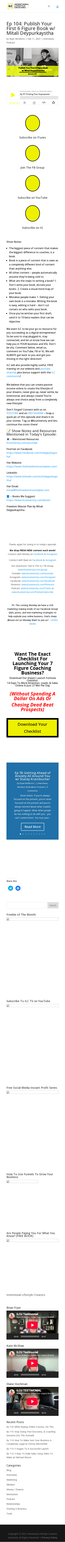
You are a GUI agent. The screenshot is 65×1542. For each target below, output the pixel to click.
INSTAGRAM (35, 413)
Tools (9, 1513)
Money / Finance (15, 1489)
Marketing (11, 1479)
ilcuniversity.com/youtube (21, 442)
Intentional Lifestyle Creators (25, 1295)
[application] (32, 1325)
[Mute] (49, 1336)
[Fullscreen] (54, 1336)
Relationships (13, 1503)
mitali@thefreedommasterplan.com (27, 490)
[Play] (10, 1336)
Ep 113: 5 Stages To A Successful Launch (27, 1448)
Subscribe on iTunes (32, 137)
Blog (8, 1470)
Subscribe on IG (32, 228)
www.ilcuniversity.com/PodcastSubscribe (32, 592)
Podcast (10, 42)
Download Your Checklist (32, 727)
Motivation (31, 787)
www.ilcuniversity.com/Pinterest (37, 584)
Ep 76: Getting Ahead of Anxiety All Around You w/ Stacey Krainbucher (32, 776)
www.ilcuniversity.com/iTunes (36, 588)
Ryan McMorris (17, 38)
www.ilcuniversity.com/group (32, 569)
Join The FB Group (32, 167)
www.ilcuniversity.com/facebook (38, 580)
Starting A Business (16, 1508)
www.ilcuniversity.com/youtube (37, 573)
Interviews (48, 38)
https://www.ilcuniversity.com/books (28, 500)
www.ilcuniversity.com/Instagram (38, 577)
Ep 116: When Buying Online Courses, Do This (29, 1426)
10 (44, 834)
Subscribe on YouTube (32, 197)
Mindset (21, 787)
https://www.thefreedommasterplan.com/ (31, 466)
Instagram (52, 554)
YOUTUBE (12, 413)
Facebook (38, 554)
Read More (32, 827)
